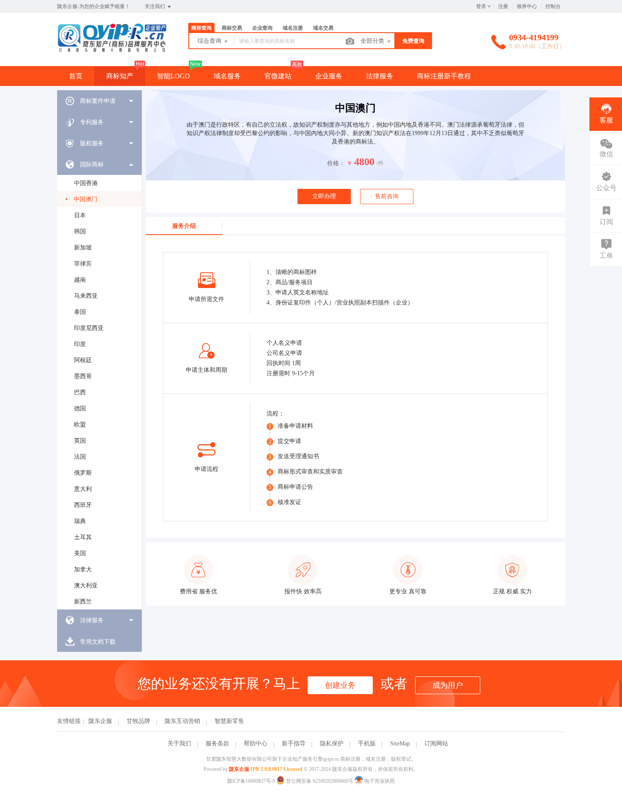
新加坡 (83, 247)
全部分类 (373, 41)
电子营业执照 (379, 781)
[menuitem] (99, 100)
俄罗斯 (83, 473)
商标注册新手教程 (444, 76)
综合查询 (210, 41)
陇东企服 (100, 721)
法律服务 (379, 76)
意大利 (83, 489)
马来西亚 (86, 296)
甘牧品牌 (138, 721)
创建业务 (340, 685)
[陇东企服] (112, 48)
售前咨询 (387, 196)
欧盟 (80, 424)
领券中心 (527, 6)
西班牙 (83, 505)
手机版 (367, 743)
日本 (80, 215)
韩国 (80, 231)
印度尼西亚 (89, 328)
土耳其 (83, 537)
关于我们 (179, 743)
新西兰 (83, 601)
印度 (80, 344)
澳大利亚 (86, 585)
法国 (80, 457)
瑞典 (80, 521)
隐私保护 (332, 743)
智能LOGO (173, 76)
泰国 (80, 312)
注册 (503, 6)
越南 (80, 280)
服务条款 (217, 743)
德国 (80, 408)
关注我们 (155, 6)
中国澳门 (85, 199)
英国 (80, 441)
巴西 (80, 392)
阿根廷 (83, 360)
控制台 (553, 6)
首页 (76, 76)
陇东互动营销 (182, 721)
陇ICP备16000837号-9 (251, 781)
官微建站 (278, 76)
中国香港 (86, 183)
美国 (80, 553)
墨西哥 (83, 376)
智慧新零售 (229, 721)
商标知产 (119, 76)
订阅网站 (436, 743)
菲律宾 (83, 263)
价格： (336, 163)
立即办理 (324, 196)
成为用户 (447, 685)
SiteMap (400, 743)
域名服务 (227, 76)
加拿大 (83, 569)
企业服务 (328, 76)
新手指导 (293, 743)
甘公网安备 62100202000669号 (320, 781)
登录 (481, 6)
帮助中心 (255, 743)
